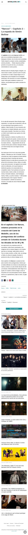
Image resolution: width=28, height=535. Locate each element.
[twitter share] (5, 280)
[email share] (7, 280)
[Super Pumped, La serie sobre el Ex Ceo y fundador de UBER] (14, 408)
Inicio (2, 23)
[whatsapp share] (12, 280)
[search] (26, 2)
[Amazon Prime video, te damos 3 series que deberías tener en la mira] (14, 431)
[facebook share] (2, 280)
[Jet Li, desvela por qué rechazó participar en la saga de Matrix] (14, 502)
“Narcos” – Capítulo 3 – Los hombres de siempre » (15, 297)
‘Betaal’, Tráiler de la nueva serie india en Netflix (13, 350)
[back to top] (25, 532)
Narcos (2, 288)
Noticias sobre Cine (6, 485)
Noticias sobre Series (10, 23)
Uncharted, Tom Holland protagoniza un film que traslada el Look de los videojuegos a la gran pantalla (14, 490)
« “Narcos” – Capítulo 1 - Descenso (9, 302)
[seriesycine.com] (14, 2)
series (19, 288)
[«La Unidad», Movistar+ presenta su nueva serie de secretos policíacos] (14, 360)
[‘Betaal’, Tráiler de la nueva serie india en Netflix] (14, 342)
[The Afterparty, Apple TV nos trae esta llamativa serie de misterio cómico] (14, 454)
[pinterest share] (10, 280)
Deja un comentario (14, 308)
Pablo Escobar (13, 288)
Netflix (7, 288)
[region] (14, 12)
